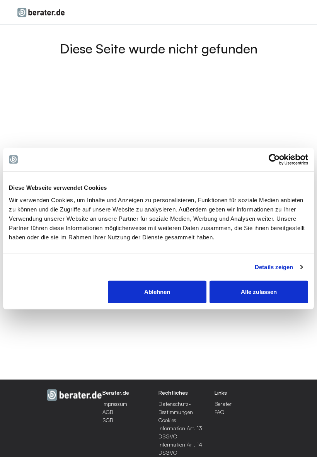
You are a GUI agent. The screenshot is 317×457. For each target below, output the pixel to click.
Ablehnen (157, 291)
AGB (107, 412)
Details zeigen (274, 267)
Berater (223, 403)
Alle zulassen (259, 291)
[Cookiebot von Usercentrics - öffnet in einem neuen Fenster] (274, 159)
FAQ (220, 412)
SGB (107, 420)
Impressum (114, 403)
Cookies (167, 420)
